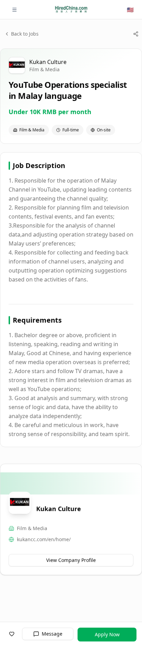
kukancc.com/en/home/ (44, 539)
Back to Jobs (25, 33)
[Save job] (12, 634)
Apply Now (107, 634)
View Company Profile (71, 560)
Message (52, 633)
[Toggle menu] (14, 9)
